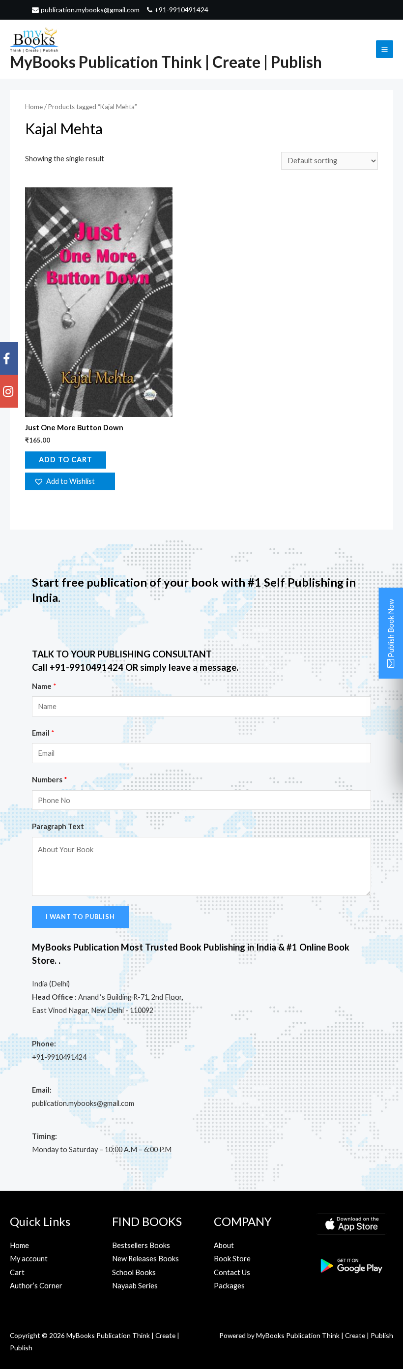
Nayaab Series (135, 1285)
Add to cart (65, 459)
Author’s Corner (36, 1285)
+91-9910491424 (181, 9)
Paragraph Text (58, 826)
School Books (134, 1272)
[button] (70, 481)
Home (34, 107)
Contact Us (232, 1272)
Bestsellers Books (141, 1245)
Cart (17, 1272)
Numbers (49, 779)
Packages (229, 1285)
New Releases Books (145, 1258)
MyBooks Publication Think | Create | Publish (166, 61)
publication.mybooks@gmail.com (90, 9)
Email (43, 733)
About (224, 1245)
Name (44, 686)
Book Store (232, 1258)
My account (29, 1258)
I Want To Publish (80, 917)
